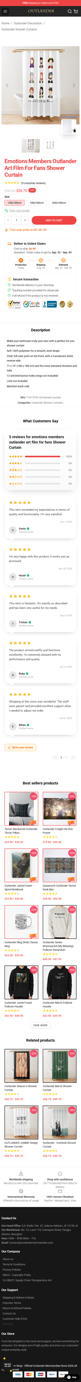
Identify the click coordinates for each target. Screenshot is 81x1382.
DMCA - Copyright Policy (17, 1274)
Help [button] (74, 1377)
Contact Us (9, 1313)
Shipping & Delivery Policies (18, 1297)
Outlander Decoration (28, 23)
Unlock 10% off (7, 1365)
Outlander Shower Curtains (19, 29)
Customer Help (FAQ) (15, 1318)
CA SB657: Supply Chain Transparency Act (27, 1280)
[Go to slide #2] (50, 146)
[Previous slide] (7, 85)
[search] (69, 11)
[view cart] (75, 11)
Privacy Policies (12, 1269)
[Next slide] (74, 85)
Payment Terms (12, 1302)
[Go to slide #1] (31, 146)
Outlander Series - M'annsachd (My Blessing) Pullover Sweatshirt (58, 946)
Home (5, 23)
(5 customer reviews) (33, 183)
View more (40, 1025)
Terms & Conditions (14, 1264)
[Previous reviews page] (54, 757)
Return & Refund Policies (17, 1308)
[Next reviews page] (73, 757)
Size (7, 196)
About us (8, 1259)
